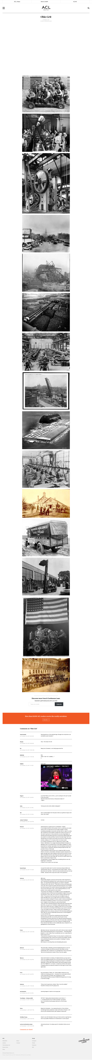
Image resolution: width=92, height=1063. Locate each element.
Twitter (33, 1043)
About (17, 1040)
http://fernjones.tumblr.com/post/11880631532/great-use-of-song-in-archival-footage (56, 977)
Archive (4, 1043)
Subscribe (59, 704)
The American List (6, 1045)
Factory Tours (5, 1047)
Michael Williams (48, 21)
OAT (14, 1054)
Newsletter (5, 1040)
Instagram (34, 1040)
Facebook (34, 1045)
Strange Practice (9, 1054)
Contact (18, 1043)
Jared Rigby (28, 1054)
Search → (85, 14)
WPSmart (22, 1054)
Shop (4, 1049)
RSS (33, 1047)
